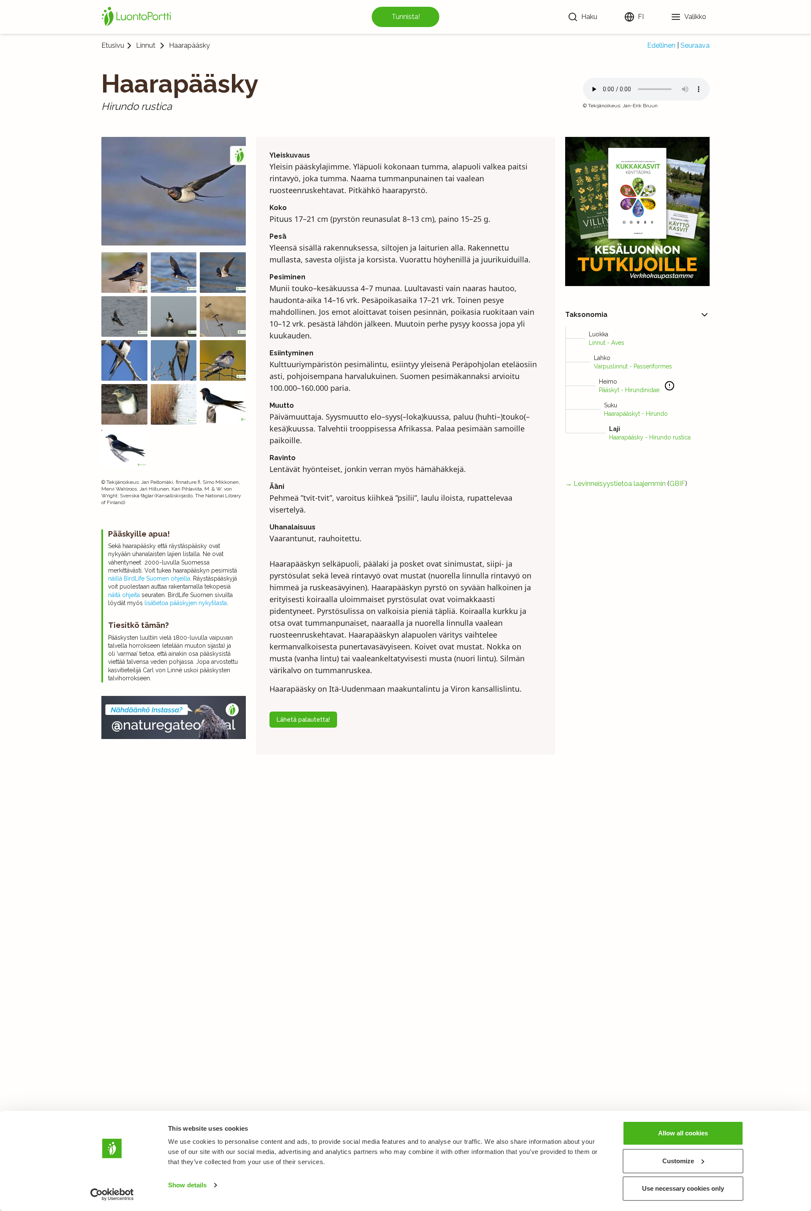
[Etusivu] (137, 17)
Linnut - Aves (606, 342)
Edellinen (661, 45)
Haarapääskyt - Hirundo (636, 413)
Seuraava (695, 45)
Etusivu (112, 45)
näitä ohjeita (124, 595)
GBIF (677, 484)
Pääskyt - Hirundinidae (629, 390)
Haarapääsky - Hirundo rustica (650, 437)
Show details (187, 1185)
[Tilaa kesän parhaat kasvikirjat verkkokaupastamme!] (637, 211)
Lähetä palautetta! (303, 719)
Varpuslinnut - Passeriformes (633, 366)
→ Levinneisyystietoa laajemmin (615, 484)
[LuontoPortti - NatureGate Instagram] (173, 717)
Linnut (145, 45)
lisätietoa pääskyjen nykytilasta (185, 603)
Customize (678, 1161)
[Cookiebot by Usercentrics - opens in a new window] (112, 1194)
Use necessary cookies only (683, 1188)
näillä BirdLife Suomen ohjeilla (149, 578)
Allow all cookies (683, 1133)
